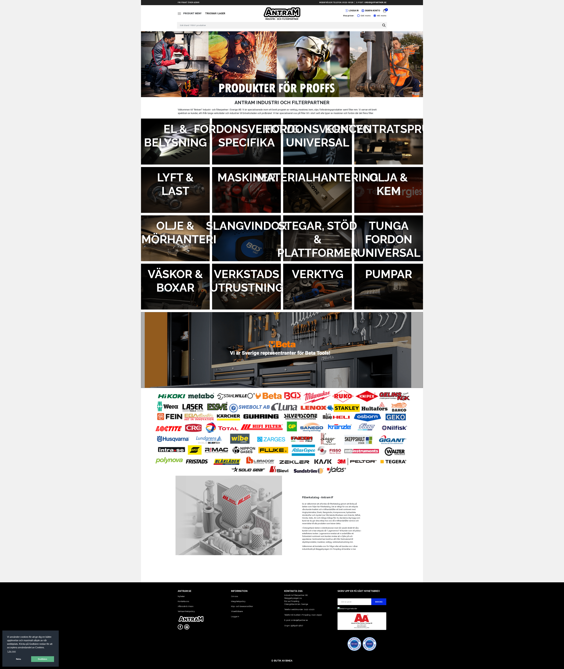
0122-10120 (347, 2)
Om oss (234, 596)
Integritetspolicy (238, 601)
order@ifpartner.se (375, 2)
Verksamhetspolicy (186, 611)
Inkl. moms (381, 15)
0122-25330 (316, 615)
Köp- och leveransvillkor (242, 606)
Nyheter (181, 596)
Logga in (235, 616)
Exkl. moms (366, 15)
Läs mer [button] (11, 651)
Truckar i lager (215, 13)
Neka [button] (18, 659)
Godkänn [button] (42, 659)
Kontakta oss (183, 601)
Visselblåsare (237, 611)
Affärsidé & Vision (185, 606)
